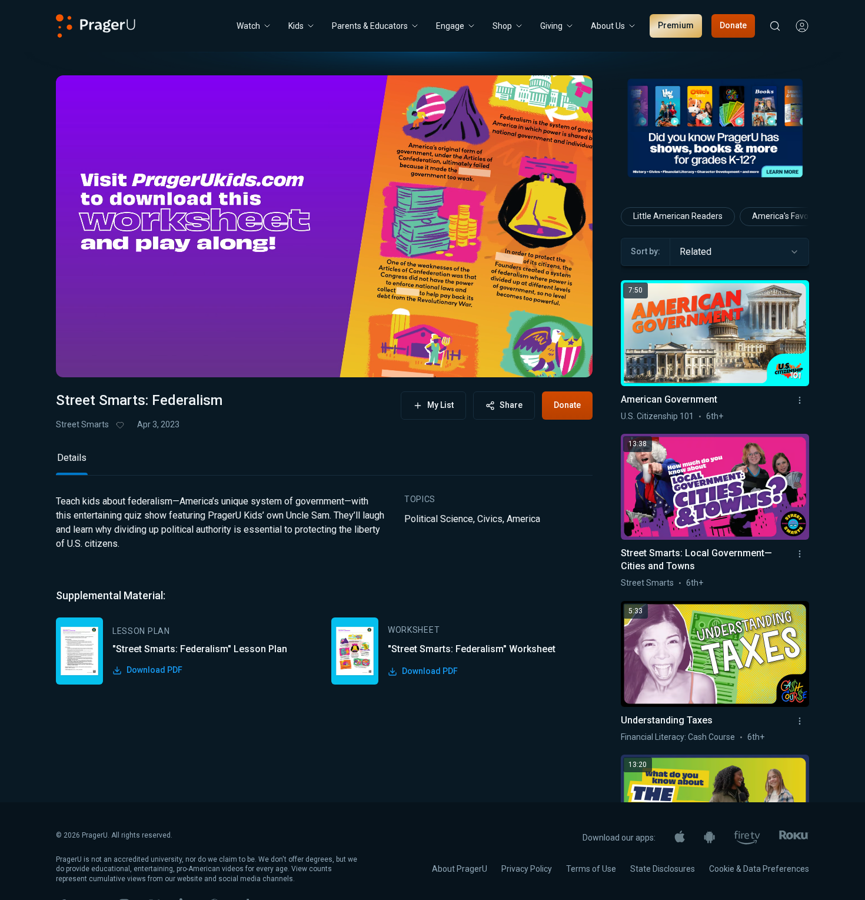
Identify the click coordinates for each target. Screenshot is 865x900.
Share (511, 405)
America (523, 518)
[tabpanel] (324, 589)
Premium (676, 25)
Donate (733, 25)
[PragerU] (95, 26)
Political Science (438, 518)
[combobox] (739, 252)
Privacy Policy (526, 869)
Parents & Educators (370, 26)
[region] (324, 226)
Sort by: (645, 251)
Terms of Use (591, 869)
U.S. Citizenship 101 (657, 416)
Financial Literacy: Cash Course (678, 737)
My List (440, 405)
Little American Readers (678, 216)
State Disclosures (662, 869)
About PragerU (459, 869)
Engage (450, 26)
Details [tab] (71, 457)
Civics (490, 518)
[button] (79, 357)
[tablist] (324, 463)
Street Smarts (82, 424)
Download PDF (154, 670)
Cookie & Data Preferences (759, 869)
